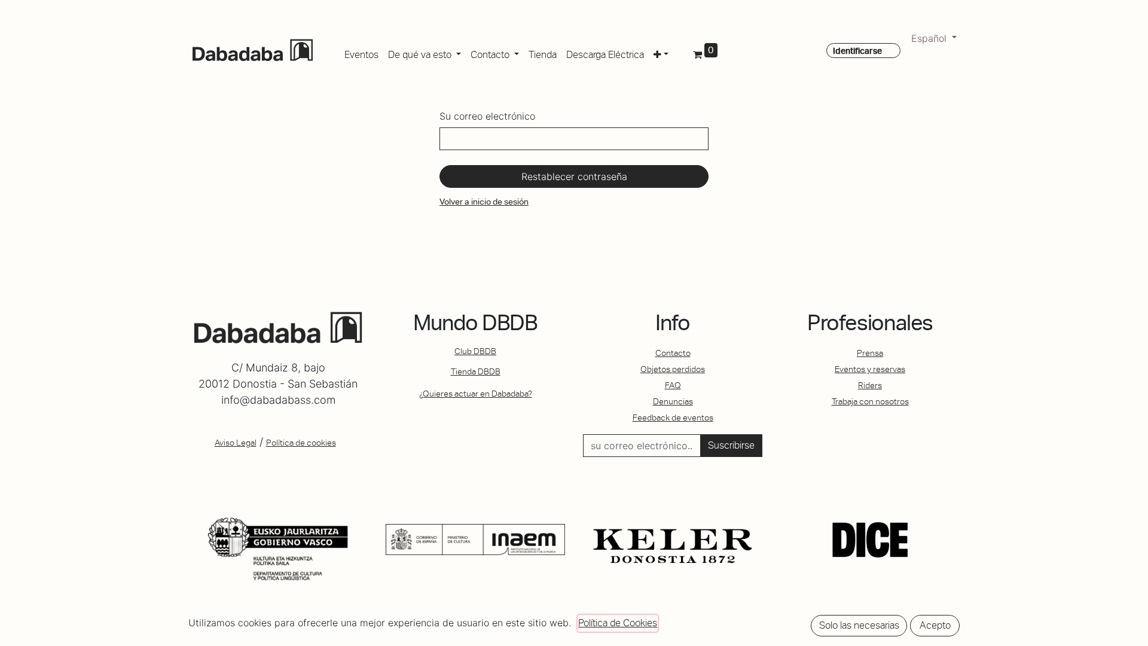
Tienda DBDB (475, 371)
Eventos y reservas (870, 369)
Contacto (673, 353)
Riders (870, 385)
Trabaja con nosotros (870, 401)
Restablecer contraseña (574, 176)
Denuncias (673, 401)
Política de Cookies (617, 623)
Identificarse (857, 51)
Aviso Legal (236, 442)
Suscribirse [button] (731, 445)
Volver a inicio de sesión (484, 201)
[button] (661, 52)
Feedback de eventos (673, 417)
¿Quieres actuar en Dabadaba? (475, 393)
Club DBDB (475, 351)
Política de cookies (301, 442)
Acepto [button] (935, 625)
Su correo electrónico (487, 116)
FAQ (673, 385)
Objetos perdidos (672, 369)
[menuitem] (361, 52)
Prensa (870, 353)
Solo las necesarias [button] (859, 625)
